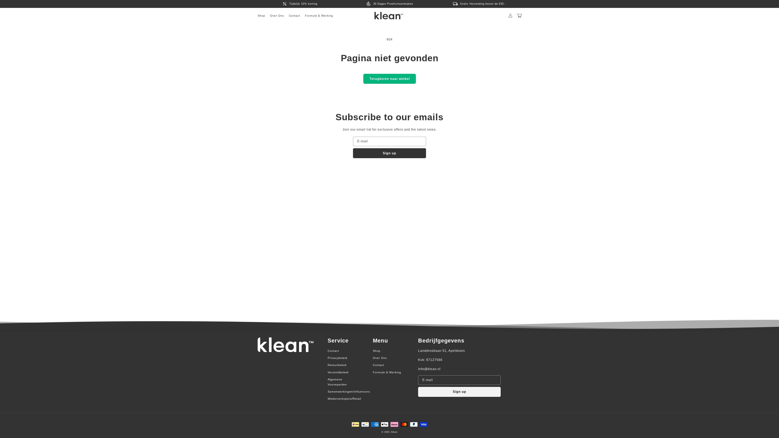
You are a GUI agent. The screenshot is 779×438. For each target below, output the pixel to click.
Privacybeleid (337, 358)
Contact (333, 350)
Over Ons (380, 358)
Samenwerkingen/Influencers (349, 391)
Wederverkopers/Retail (344, 398)
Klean (394, 432)
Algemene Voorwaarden (337, 382)
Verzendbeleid (338, 372)
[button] (519, 15)
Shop (376, 350)
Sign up (389, 153)
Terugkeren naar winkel (389, 79)
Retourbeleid (337, 365)
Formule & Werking (387, 372)
